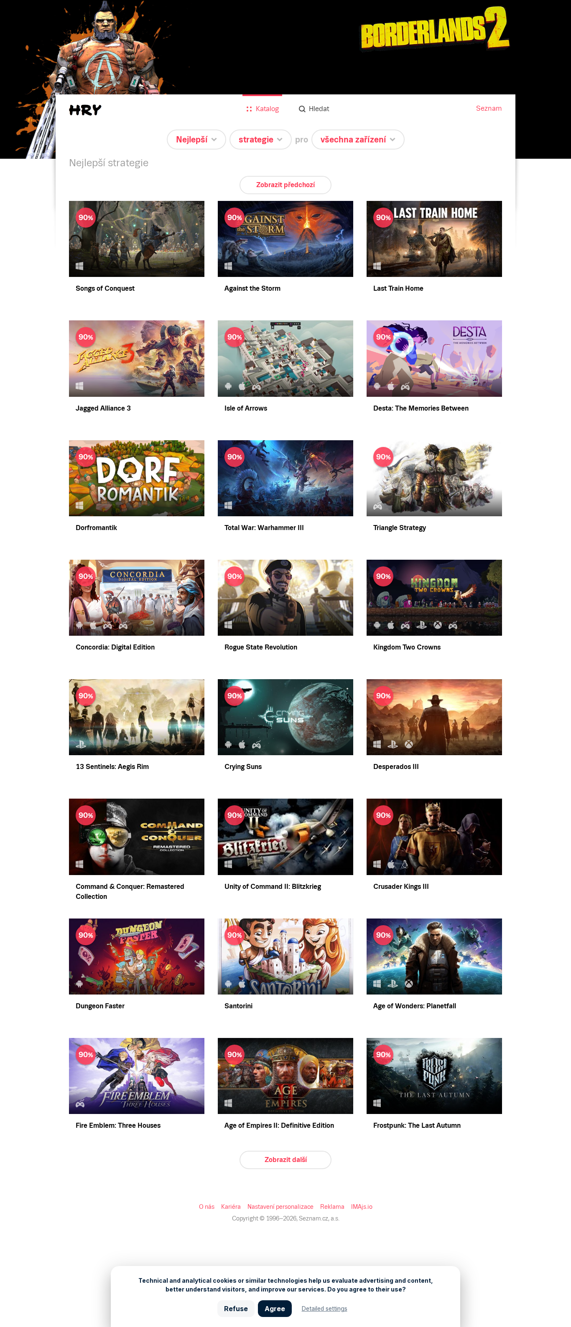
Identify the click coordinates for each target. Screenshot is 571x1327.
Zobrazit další (286, 1160)
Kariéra (231, 1206)
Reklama (332, 1206)
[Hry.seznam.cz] (85, 110)
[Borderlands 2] (285, 79)
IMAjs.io (361, 1206)
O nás (206, 1206)
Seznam (489, 108)
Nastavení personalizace (280, 1206)
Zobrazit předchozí (285, 185)
